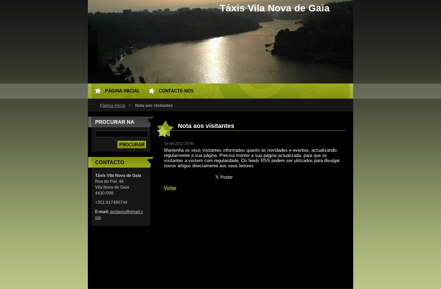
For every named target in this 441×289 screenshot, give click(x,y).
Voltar (170, 187)
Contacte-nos (176, 90)
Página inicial (112, 105)
